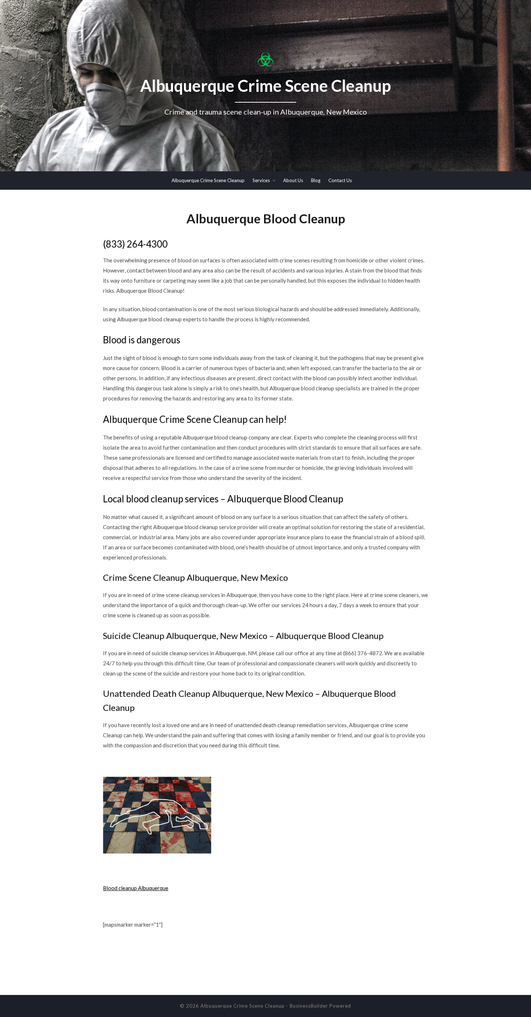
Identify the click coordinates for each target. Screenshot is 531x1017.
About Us (293, 180)
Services (261, 180)
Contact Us (340, 180)
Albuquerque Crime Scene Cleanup (208, 180)
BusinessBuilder (309, 1006)
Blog (315, 180)
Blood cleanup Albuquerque (135, 888)
